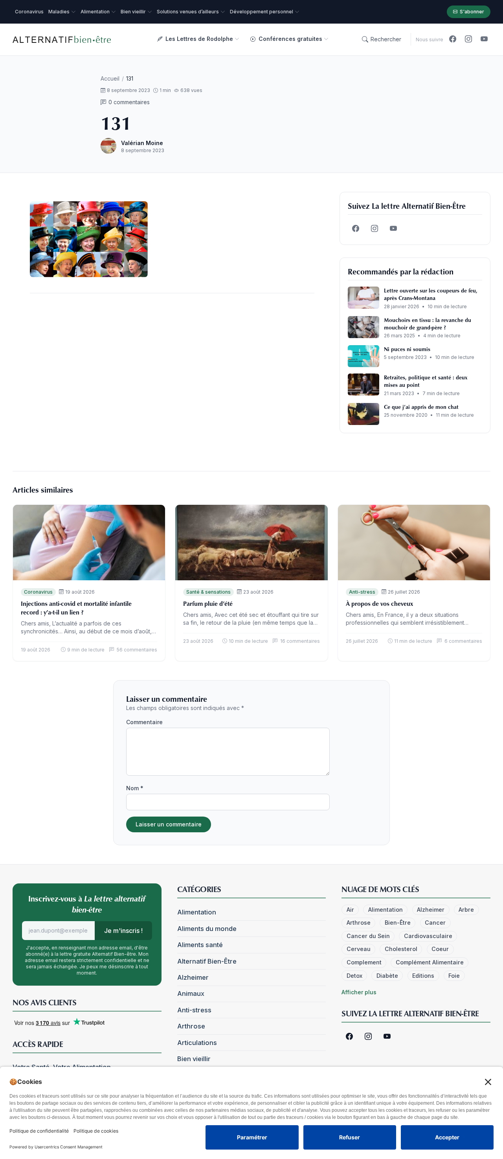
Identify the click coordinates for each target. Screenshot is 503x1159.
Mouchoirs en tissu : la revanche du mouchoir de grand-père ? (427, 323)
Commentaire (144, 722)
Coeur (440, 949)
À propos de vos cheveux (379, 603)
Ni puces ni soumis (407, 349)
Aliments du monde (207, 929)
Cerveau (359, 949)
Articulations (197, 1043)
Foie (454, 975)
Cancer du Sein (368, 936)
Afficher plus (358, 992)
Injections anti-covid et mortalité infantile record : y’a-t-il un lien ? (76, 607)
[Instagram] (468, 39)
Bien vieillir (194, 1059)
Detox (354, 975)
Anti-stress (362, 592)
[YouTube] (484, 39)
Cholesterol (401, 949)
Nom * (134, 788)
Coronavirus (38, 592)
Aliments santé (200, 945)
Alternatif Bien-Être (207, 961)
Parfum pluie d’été (208, 603)
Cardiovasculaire (428, 936)
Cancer (435, 922)
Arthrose (191, 1026)
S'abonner (472, 12)
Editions (423, 975)
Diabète (387, 975)
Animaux (190, 993)
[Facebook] (452, 39)
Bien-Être (398, 922)
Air (350, 909)
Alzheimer (193, 977)
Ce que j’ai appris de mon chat (421, 406)
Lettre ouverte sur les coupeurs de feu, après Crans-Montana (430, 294)
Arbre (466, 909)
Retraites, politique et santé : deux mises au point (425, 380)
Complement (364, 962)
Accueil (110, 78)
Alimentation (196, 912)
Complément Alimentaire (430, 962)
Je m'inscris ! (123, 931)
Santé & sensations (208, 592)
